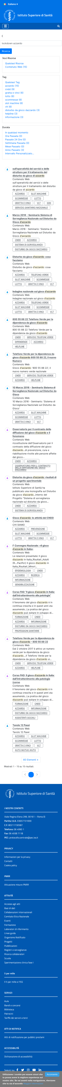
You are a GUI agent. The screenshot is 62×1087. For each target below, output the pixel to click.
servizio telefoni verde (40, 337)
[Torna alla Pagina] (2, 36)
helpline (11, 113)
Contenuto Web (16, 66)
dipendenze (21, 342)
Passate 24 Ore (15, 139)
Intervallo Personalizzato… (19, 153)
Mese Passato (14, 146)
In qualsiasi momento (16, 132)
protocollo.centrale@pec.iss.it (23, 837)
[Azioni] (5, 4)
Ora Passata (13, 136)
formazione (21, 617)
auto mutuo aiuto (25, 750)
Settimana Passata (17, 143)
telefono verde (40, 274)
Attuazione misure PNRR (16, 884)
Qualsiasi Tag (12, 82)
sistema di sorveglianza (29, 244)
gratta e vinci (14, 92)
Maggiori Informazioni (33, 1083)
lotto (9, 96)
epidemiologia (23, 570)
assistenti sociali (25, 717)
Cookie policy (10, 865)
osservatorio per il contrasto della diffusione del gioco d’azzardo (32, 467)
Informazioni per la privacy (17, 857)
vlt (8, 106)
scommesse (13, 99)
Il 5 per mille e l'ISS (13, 982)
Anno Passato (14, 149)
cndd (10, 89)
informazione (14, 117)
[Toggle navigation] (5, 26)
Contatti (8, 861)
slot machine (14, 103)
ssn (49, 203)
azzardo (12, 85)
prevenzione (38, 529)
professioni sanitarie (27, 631)
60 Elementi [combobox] (29, 759)
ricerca (35, 575)
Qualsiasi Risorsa (14, 63)
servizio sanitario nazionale (31, 207)
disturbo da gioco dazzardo (22, 110)
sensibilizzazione (24, 584)
